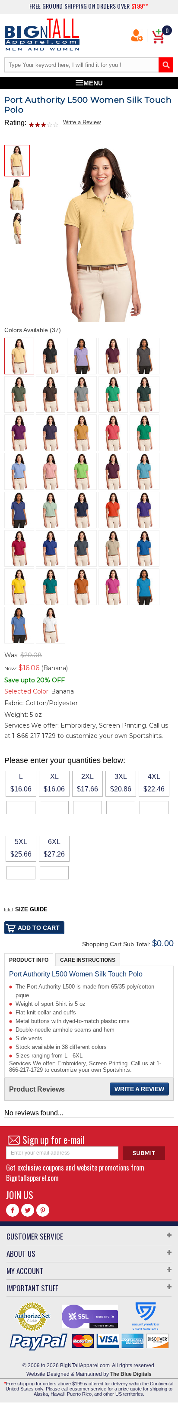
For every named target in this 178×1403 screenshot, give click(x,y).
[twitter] (27, 1210)
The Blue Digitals (131, 1374)
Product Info (28, 960)
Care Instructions (87, 960)
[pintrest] (42, 1210)
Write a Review (82, 122)
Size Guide (31, 909)
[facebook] (12, 1210)
